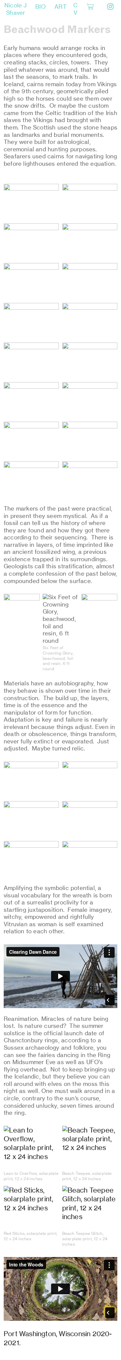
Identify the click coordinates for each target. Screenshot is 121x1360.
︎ (90, 6)
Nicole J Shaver (15, 9)
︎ (110, 6)
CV (75, 9)
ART (60, 6)
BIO (40, 6)
